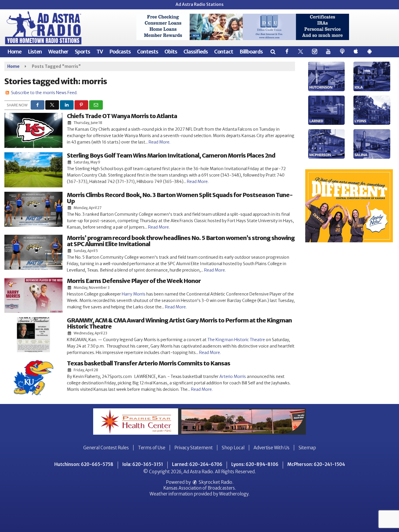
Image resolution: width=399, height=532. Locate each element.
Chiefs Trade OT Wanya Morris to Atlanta (122, 116)
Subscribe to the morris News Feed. (44, 92)
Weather (58, 51)
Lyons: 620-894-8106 (254, 464)
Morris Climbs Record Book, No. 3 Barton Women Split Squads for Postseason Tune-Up (180, 198)
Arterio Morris (232, 376)
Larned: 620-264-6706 (197, 464)
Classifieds (195, 51)
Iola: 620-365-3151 (142, 464)
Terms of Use (151, 447)
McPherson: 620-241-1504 (316, 464)
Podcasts (120, 51)
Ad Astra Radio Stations (199, 4)
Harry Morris (133, 294)
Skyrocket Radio (215, 482)
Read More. (159, 142)
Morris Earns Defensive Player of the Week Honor (134, 280)
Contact (223, 51)
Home (14, 51)
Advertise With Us (271, 447)
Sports (82, 51)
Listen (35, 51)
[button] (272, 51)
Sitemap (307, 447)
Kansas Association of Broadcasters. (199, 488)
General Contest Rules (106, 447)
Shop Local (233, 447)
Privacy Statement (193, 447)
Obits (170, 51)
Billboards (251, 51)
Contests (147, 51)
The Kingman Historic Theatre (236, 339)
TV (99, 51)
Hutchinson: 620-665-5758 (83, 464)
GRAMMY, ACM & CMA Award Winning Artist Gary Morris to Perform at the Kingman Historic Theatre (179, 323)
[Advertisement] (242, 27)
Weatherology (233, 494)
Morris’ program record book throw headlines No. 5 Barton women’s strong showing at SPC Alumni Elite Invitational (181, 241)
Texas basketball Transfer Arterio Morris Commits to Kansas (148, 363)
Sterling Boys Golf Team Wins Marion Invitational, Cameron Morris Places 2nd (171, 155)
